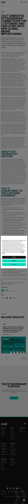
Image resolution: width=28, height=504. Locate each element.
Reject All (14, 260)
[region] (14, 252)
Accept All (14, 264)
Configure (14, 257)
